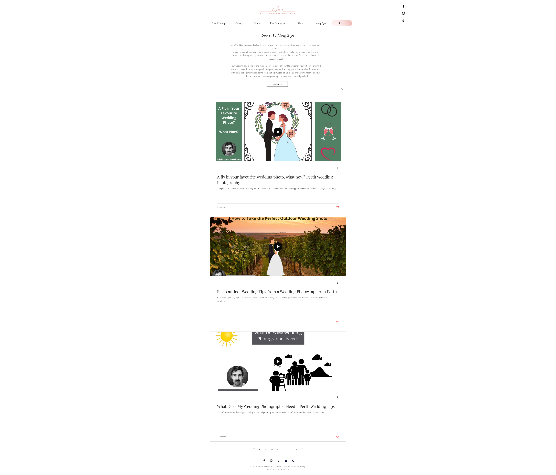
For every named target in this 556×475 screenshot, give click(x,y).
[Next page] (296, 449)
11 (284, 449)
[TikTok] (403, 20)
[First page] (253, 449)
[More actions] (338, 168)
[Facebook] (403, 6)
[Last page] (302, 449)
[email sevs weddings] (286, 460)
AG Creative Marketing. (296, 466)
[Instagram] (403, 13)
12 (290, 449)
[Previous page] (259, 449)
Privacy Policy (283, 469)
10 (278, 449)
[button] (342, 89)
